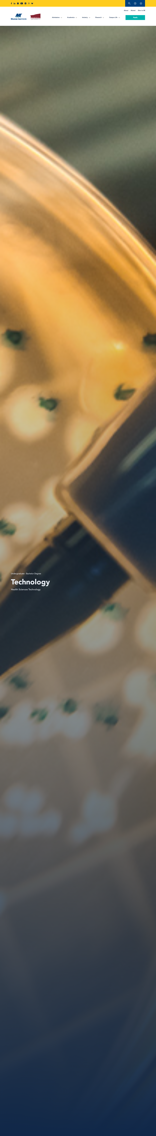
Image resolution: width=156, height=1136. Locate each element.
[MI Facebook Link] (11, 3)
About (126, 10)
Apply (135, 17)
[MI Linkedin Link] (14, 3)
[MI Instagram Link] (18, 3)
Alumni (133, 10)
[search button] (129, 3)
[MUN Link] (35, 17)
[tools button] (135, 3)
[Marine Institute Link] (18, 17)
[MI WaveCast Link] (29, 3)
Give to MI (141, 10)
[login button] (141, 3)
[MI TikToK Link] (25, 3)
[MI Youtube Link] (21, 3)
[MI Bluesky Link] (32, 3)
